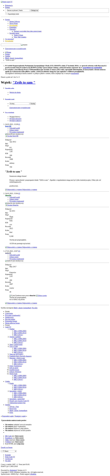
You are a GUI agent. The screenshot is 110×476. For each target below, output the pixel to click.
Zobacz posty (14, 130)
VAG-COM (13, 346)
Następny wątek (20, 416)
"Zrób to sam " (24, 82)
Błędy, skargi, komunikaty (14, 58)
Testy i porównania (15, 344)
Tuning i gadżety (15, 337)
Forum (7, 20)
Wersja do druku (15, 92)
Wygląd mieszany (15, 119)
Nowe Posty (13, 23)
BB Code (8, 436)
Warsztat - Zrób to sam (17, 358)
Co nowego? (9, 39)
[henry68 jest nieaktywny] (12, 136)
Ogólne (12, 329)
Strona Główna (14, 21)
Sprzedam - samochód (16, 399)
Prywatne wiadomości (12, 315)
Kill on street (13, 368)
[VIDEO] (8, 442)
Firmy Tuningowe (15, 366)
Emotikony (9, 438)
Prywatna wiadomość (16, 132)
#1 (19, 124)
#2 (19, 193)
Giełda (7, 381)
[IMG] (7, 440)
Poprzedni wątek (8, 416)
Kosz (11, 412)
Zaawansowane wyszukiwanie (15, 49)
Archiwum (8, 459)
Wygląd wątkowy (15, 121)
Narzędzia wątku (9, 88)
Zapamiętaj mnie (13, 14)
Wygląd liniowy (14, 117)
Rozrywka (13, 409)
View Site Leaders (20, 37)
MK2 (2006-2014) (20, 333)
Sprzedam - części (15, 391)
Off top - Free (14, 407)
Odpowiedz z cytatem (29, 189)
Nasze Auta (13, 374)
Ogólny (7, 56)
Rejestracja (9, 5)
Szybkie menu (14, 33)
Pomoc (7, 7)
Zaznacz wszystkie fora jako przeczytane (27, 31)
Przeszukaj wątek (9, 99)
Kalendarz (12, 27)
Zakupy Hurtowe (15, 372)
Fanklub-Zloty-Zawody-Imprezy (20, 356)
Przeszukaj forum (11, 321)
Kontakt (8, 455)
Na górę (34, 308)
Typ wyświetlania (9, 112)
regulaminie (75, 73)
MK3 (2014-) (18, 335)
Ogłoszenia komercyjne (17, 403)
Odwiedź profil (14, 128)
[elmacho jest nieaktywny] (12, 205)
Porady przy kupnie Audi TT (19, 401)
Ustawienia (9, 313)
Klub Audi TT (10, 457)
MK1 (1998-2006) (20, 331)
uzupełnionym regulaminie (92, 68)
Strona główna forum (12, 323)
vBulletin (33, 474)
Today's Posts (18, 35)
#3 (19, 251)
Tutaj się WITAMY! (16, 354)
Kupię (11, 383)
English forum (14, 370)
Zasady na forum (6, 447)
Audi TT (8, 327)
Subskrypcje (9, 317)
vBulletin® (13, 470)
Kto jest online (10, 319)
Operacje (12, 29)
